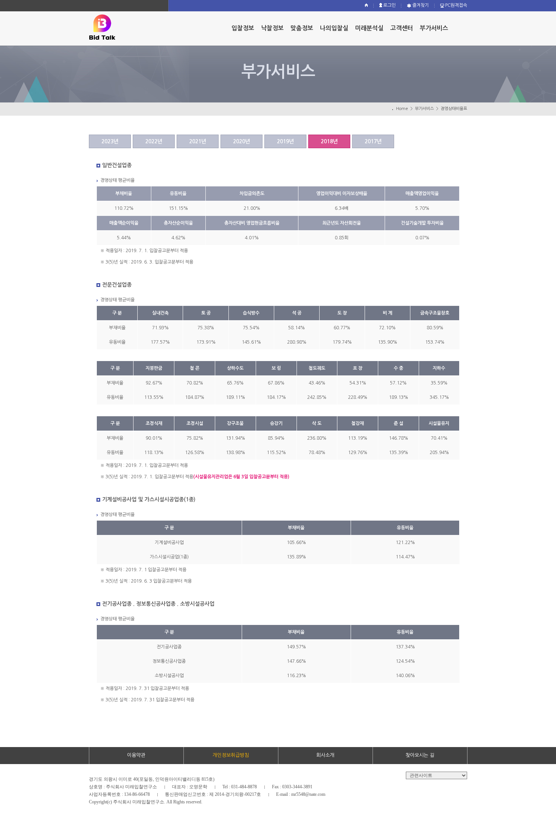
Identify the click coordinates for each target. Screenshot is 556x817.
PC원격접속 (455, 5)
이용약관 (136, 755)
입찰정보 (242, 28)
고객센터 (401, 28)
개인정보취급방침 (231, 755)
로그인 (389, 5)
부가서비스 (434, 28)
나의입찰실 (334, 28)
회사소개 (325, 755)
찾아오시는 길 (419, 755)
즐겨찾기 (420, 5)
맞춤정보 (301, 28)
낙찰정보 (272, 28)
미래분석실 (369, 28)
